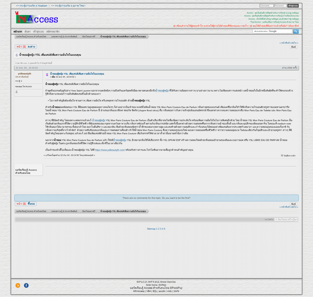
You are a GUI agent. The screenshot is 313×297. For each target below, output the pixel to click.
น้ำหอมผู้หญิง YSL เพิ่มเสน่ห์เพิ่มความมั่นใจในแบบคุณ (77, 73)
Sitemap (151, 228)
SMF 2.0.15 (142, 282)
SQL (155, 291)
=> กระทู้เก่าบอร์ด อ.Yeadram (31, 5)
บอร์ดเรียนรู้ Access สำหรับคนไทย (149, 287)
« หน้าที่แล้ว (285, 43)
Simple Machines (168, 282)
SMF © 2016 (153, 282)
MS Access (138, 291)
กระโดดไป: (269, 219)
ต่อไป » (294, 43)
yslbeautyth (24, 73)
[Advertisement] (170, 178)
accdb (162, 291)
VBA (148, 291)
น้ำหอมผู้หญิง (162, 90)
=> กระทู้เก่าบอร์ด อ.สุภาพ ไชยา (68, 5)
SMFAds (162, 285)
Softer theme (151, 285)
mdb (169, 291)
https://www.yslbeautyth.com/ (110, 150)
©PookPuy (176, 287)
